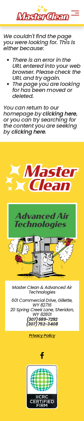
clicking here (59, 114)
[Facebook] (42, 355)
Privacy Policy (42, 335)
